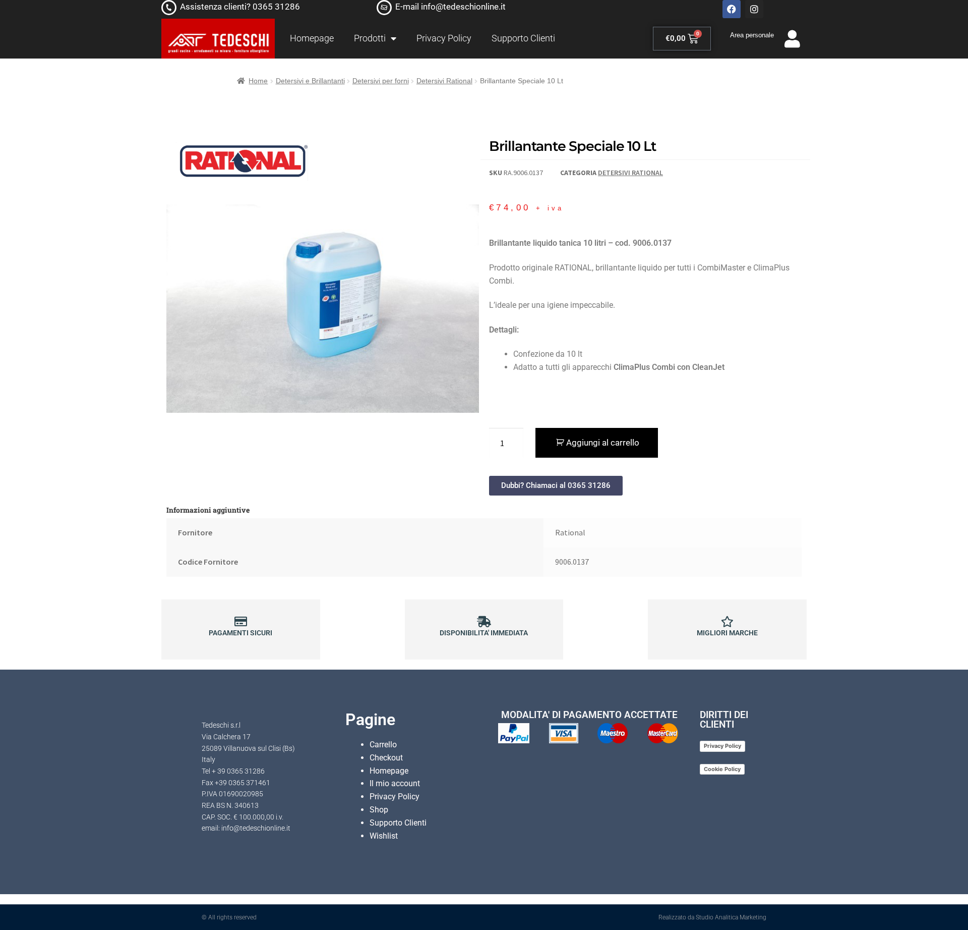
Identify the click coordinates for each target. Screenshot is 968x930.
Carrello (383, 744)
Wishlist (384, 836)
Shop (379, 809)
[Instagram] (754, 9)
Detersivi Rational (444, 81)
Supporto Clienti (523, 38)
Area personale (752, 35)
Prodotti (370, 38)
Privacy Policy (443, 38)
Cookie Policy (722, 769)
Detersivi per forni (380, 81)
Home (258, 81)
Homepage (312, 38)
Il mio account (395, 783)
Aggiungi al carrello (602, 442)
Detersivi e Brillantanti (310, 81)
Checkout (386, 757)
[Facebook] (731, 9)
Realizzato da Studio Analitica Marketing (712, 917)
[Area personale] (792, 38)
